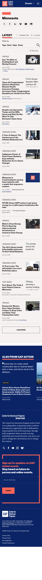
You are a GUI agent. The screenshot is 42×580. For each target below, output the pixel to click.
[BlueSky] (22, 448)
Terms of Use (6, 535)
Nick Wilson (5, 124)
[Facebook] (8, 448)
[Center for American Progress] (5, 3)
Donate (28, 3)
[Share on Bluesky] (20, 24)
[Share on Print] (31, 24)
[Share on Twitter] (4, 24)
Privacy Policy (6, 538)
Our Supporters (7, 540)
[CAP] (9, 514)
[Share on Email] (26, 24)
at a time (37, 35)
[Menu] (38, 3)
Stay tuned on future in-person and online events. (18, 468)
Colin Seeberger (20, 69)
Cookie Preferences (8, 543)
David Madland (6, 191)
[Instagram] (17, 448)
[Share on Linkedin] (15, 24)
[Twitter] (4, 448)
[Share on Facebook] (10, 24)
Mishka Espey (30, 69)
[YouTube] (13, 448)
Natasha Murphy (7, 98)
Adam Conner (6, 399)
